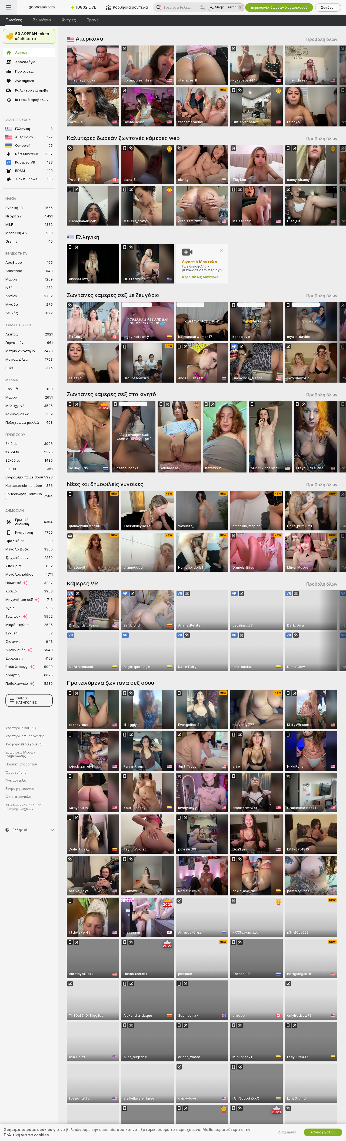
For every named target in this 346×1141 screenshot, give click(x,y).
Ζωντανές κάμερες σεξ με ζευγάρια (113, 295)
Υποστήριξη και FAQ (20, 728)
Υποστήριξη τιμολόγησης (25, 736)
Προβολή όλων (321, 39)
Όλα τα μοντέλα (18, 797)
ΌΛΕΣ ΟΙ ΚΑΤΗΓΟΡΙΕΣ (26, 700)
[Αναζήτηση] (203, 7)
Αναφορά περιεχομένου (24, 744)
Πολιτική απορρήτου (21, 764)
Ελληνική (87, 237)
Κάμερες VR (82, 583)
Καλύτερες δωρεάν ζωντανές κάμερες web (123, 138)
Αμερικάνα (89, 38)
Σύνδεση (328, 7)
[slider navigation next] (332, 85)
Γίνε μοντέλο (15, 781)
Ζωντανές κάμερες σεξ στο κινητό (111, 394)
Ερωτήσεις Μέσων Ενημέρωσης (20, 754)
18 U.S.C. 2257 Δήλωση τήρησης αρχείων (23, 807)
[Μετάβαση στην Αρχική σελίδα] (41, 7)
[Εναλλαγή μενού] (8, 7)
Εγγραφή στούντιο (19, 789)
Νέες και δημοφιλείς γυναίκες (105, 484)
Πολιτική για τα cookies (26, 1135)
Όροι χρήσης (15, 772)
